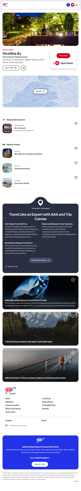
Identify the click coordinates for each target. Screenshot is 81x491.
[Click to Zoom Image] (40, 29)
